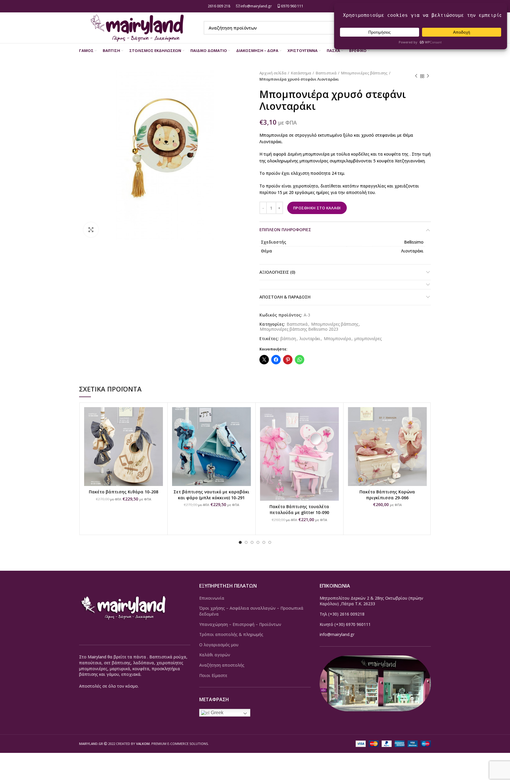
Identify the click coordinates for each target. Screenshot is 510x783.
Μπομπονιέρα (337, 338)
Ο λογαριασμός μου (218, 644)
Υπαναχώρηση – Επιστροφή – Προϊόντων (240, 624)
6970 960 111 (291, 6)
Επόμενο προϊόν (428, 76)
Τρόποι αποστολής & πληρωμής (231, 634)
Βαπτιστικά (326, 73)
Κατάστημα (301, 73)
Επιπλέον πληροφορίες (285, 229)
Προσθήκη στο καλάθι (317, 208)
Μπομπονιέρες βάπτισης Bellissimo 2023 (299, 329)
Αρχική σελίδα (272, 73)
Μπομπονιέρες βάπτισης (364, 73)
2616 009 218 (218, 6)
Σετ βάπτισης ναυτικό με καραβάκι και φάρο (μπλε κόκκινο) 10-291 (211, 494)
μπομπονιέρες (368, 338)
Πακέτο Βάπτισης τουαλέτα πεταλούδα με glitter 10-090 (299, 509)
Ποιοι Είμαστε (213, 675)
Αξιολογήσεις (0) (277, 272)
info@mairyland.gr (256, 6)
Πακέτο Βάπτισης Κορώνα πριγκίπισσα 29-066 (387, 494)
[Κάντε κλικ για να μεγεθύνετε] (91, 229)
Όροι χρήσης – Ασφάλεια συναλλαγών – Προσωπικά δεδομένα (251, 611)
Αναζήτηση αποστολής (221, 665)
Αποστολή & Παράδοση (284, 297)
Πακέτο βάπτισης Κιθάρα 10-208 (123, 492)
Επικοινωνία (211, 598)
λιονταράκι (310, 338)
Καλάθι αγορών (214, 655)
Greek (216, 712)
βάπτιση (288, 338)
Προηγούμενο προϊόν (416, 76)
